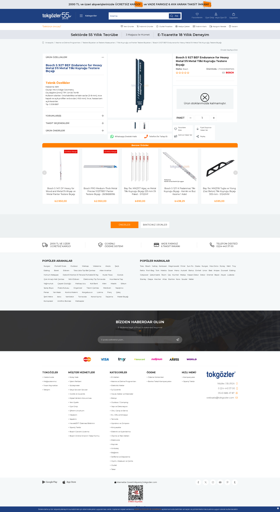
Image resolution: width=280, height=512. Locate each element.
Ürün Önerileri (55, 130)
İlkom (163, 275)
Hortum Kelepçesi (51, 275)
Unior (205, 270)
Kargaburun (87, 292)
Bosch (147, 266)
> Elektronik (115, 440)
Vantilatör (70, 297)
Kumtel (175, 275)
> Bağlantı (114, 453)
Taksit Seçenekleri (57, 123)
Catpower (144, 275)
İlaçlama (109, 297)
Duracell (224, 270)
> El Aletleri (114, 377)
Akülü (108, 266)
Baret (56, 270)
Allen (104, 283)
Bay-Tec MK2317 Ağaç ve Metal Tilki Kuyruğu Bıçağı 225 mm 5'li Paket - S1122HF (140, 191)
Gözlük (120, 275)
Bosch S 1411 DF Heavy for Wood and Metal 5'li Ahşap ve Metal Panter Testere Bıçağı (61, 191)
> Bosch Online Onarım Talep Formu (83, 436)
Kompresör (48, 301)
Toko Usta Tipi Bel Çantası (84, 270)
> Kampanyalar (188, 377)
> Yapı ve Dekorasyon (119, 406)
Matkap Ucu (80, 283)
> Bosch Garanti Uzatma (78, 432)
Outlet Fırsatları (166, 26)
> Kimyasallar (115, 427)
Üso (169, 275)
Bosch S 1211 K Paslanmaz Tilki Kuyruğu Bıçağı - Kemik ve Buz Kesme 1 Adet (180, 191)
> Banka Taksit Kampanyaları (159, 381)
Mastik (113, 283)
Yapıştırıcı (119, 288)
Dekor (202, 275)
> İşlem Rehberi (74, 381)
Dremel (210, 275)
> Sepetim (72, 419)
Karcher (157, 279)
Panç (109, 292)
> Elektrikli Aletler (117, 385)
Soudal (184, 279)
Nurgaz (47, 266)
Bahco (191, 270)
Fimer (183, 266)
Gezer (170, 270)
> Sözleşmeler (74, 385)
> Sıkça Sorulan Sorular (78, 390)
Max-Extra (214, 266)
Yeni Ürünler (129, 26)
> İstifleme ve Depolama (120, 457)
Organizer (78, 288)
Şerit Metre (48, 297)
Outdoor (74, 266)
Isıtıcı (59, 297)
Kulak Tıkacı (108, 275)
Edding (47, 270)
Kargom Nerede (219, 26)
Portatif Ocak (60, 266)
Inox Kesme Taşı (116, 279)
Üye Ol (223, 17)
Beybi (217, 275)
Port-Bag (150, 270)
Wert (229, 266)
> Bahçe (113, 398)
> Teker (113, 469)
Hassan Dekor (193, 275)
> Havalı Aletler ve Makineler (121, 394)
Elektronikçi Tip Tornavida (94, 279)
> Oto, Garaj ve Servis (119, 411)
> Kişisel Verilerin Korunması (80, 398)
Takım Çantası (93, 288)
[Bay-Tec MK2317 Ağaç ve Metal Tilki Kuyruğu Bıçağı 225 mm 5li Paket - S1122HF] (140, 166)
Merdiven (107, 288)
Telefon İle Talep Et (158, 136)
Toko (142, 266)
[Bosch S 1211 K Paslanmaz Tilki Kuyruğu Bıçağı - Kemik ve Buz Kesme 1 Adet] (179, 166)
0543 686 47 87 (226, 393)
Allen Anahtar (105, 270)
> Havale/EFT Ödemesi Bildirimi (81, 423)
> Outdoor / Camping (119, 402)
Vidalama (97, 266)
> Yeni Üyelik (73, 402)
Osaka (197, 266)
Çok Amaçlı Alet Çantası (54, 279)
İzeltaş (155, 266)
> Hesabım (72, 415)
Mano (176, 270)
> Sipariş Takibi (74, 427)
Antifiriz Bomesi (64, 301)
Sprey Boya (48, 288)
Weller (191, 279)
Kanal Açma (96, 297)
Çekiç (118, 292)
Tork (157, 270)
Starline (171, 279)
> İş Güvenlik (115, 390)
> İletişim (46, 390)
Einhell (198, 270)
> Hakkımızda (48, 377)
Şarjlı (117, 266)
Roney (222, 266)
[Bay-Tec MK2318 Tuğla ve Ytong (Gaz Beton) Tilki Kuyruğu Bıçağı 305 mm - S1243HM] (219, 166)
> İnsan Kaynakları (50, 385)
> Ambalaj (114, 448)
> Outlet (113, 465)
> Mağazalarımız (49, 381)
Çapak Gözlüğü (64, 283)
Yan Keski (57, 292)
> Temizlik (114, 419)
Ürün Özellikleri (56, 57)
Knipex (216, 270)
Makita (164, 270)
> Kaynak (114, 444)
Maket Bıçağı (122, 297)
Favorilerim (197, 17)
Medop (183, 275)
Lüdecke (230, 275)
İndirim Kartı (201, 26)
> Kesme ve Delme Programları (123, 381)
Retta (142, 270)
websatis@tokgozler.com (220, 397)
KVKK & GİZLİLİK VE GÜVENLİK (147, 509)
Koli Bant (94, 283)
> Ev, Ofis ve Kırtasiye (119, 415)
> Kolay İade (73, 377)
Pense (46, 292)
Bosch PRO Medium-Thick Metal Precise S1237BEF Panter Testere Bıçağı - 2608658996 (100, 191)
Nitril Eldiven (74, 279)
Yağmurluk (48, 283)
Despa (150, 279)
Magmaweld (173, 266)
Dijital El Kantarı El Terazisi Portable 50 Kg (80, 275)
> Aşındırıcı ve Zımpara (119, 423)
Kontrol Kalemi (71, 292)
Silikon (123, 283)
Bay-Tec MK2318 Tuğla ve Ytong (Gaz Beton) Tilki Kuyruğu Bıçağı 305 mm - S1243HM (219, 191)
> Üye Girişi (73, 406)
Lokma (100, 292)
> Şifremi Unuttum (76, 411)
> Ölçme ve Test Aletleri (119, 436)
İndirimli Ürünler (146, 26)
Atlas (164, 279)
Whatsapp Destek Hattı (126, 136)
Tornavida (82, 297)
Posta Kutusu (63, 288)
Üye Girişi (209, 17)
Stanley (143, 279)
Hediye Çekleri (184, 26)
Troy (234, 266)
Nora (178, 279)
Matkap (85, 266)
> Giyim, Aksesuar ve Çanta (121, 461)
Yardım (235, 26)
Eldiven (66, 270)
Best (210, 270)
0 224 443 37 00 (226, 388)
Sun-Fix (190, 266)
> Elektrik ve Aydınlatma (120, 432)
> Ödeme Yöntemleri (155, 377)
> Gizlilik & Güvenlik (76, 394)
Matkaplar (79, 301)
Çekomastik (155, 275)
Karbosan (163, 266)
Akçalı (223, 275)
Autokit (184, 270)
